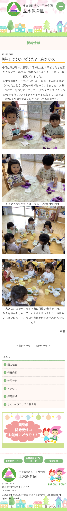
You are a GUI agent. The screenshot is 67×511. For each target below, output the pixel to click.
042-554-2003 (9, 490)
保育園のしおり (13, 461)
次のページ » (43, 345)
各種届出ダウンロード (33, 459)
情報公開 (53, 461)
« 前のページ (23, 345)
